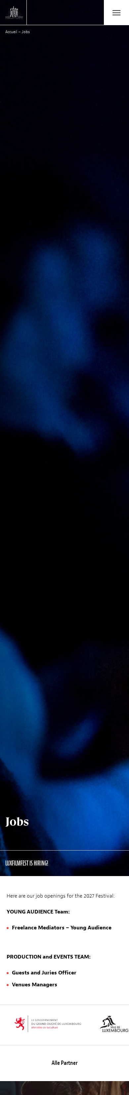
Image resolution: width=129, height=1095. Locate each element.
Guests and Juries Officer (44, 972)
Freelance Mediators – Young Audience (61, 927)
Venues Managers (34, 984)
